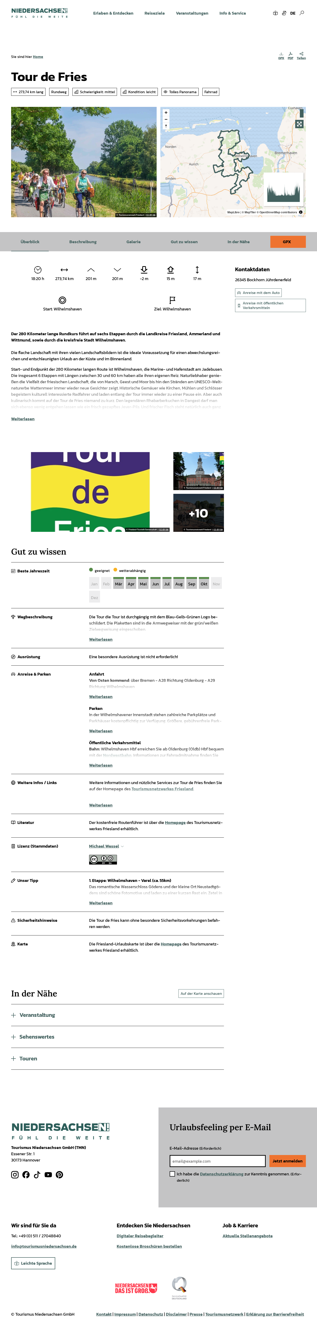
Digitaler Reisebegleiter (140, 1236)
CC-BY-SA (150, 215)
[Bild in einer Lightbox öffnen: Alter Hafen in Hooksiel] (198, 513)
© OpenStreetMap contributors (277, 212)
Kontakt (104, 1314)
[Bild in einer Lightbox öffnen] (60, 1131)
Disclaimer (176, 1314)
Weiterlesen (23, 419)
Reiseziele (155, 13)
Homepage (175, 822)
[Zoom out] (166, 119)
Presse (196, 1314)
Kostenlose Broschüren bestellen (149, 1246)
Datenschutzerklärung (221, 1174)
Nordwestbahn (117, 755)
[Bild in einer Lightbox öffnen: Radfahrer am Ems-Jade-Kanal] (84, 162)
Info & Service (233, 13)
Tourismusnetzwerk (224, 1314)
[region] (233, 162)
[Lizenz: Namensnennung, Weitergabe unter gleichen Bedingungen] (103, 863)
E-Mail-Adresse (195, 1148)
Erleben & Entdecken (113, 13)
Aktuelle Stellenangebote (248, 1236)
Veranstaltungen (192, 13)
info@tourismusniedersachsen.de (44, 1246)
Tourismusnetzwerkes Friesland (162, 789)
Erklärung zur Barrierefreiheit (275, 1314)
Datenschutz (151, 1314)
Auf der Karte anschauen (201, 993)
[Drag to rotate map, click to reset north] (166, 126)
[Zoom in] (166, 112)
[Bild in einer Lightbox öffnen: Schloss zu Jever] (198, 471)
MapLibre (233, 212)
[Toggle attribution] (301, 212)
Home (38, 56)
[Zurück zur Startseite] (39, 13)
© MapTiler (249, 212)
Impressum (125, 1314)
